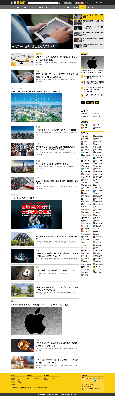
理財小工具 (37, 378)
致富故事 (13, 379)
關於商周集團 (41, 394)
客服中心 (54, 378)
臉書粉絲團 (83, 102)
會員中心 (46, 378)
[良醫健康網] (95, 378)
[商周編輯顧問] (95, 380)
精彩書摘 (13, 384)
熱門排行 (84, 55)
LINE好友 (88, 102)
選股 (28, 378)
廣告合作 (48, 394)
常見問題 (46, 379)
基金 (19, 381)
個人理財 (13, 383)
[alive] (100, 378)
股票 (19, 379)
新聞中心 (67, 394)
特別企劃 (20, 383)
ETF (19, 378)
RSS (97, 102)
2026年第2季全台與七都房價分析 (93, 96)
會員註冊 (98, 2)
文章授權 (61, 394)
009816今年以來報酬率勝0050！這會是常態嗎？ (94, 77)
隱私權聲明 (55, 394)
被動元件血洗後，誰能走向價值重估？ (33, 46)
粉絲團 (86, 2)
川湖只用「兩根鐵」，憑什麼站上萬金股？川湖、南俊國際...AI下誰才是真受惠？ (94, 89)
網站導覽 (73, 394)
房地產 (12, 381)
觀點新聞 (13, 378)
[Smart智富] (89, 378)
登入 (102, 2)
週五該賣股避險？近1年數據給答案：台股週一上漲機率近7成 (94, 83)
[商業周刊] (84, 378)
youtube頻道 (92, 102)
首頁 (14, 7)
